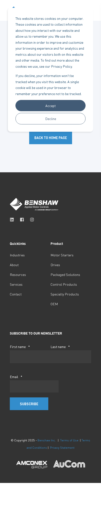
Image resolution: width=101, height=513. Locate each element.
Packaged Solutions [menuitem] (65, 274)
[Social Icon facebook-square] (22, 220)
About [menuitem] (14, 264)
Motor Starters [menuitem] (62, 255)
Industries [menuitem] (17, 255)
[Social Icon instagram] (30, 220)
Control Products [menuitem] (63, 284)
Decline (50, 118)
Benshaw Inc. (47, 440)
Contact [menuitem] (16, 294)
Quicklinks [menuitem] (18, 244)
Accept (50, 105)
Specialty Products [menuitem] (64, 294)
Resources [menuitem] (18, 274)
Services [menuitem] (16, 284)
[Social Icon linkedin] (13, 220)
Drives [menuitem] (55, 264)
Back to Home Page (50, 137)
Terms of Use (69, 440)
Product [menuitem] (56, 244)
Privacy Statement (62, 447)
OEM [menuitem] (54, 304)
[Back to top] (7, 506)
